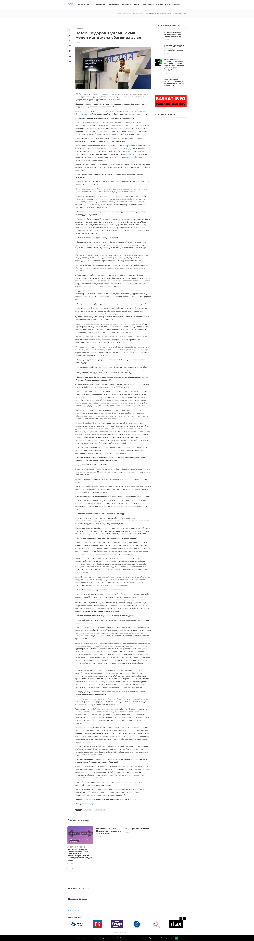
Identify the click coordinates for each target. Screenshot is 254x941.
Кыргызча (176, 4)
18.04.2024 (166, 53)
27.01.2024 (166, 73)
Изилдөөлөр (147, 4)
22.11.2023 (166, 88)
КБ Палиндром (104, 111)
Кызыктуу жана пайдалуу (123, 13)
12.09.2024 (166, 39)
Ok (176, 938)
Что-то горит (138, 111)
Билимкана (113, 4)
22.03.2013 (98, 836)
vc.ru (122, 128)
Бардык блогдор (73, 910)
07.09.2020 (70, 863)
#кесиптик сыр (100, 809)
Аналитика (79, 28)
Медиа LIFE (100, 4)
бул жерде (89, 804)
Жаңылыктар (74, 841)
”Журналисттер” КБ (84, 4)
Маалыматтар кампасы (130, 4)
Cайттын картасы (163, 4)
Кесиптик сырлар (138, 13)
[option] (80, 845)
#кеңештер (88, 809)
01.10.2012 (127, 832)
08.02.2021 (77, 42)
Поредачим (81, 114)
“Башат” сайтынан (166, 114)
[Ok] (252, 938)
